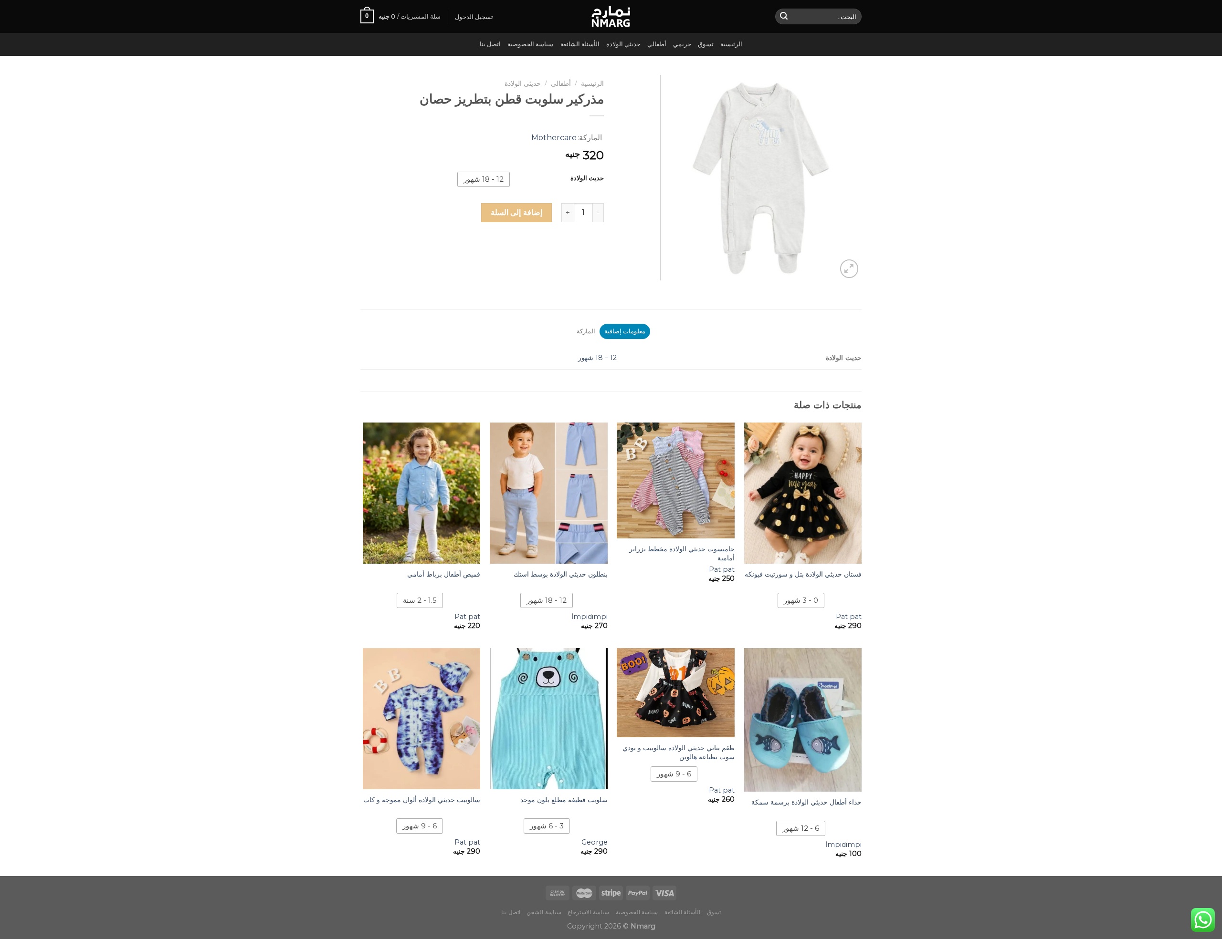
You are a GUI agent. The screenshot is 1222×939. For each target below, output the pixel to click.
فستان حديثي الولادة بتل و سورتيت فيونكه (803, 574)
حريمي (682, 44)
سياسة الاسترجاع (588, 912)
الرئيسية (731, 44)
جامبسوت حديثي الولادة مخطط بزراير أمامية (682, 553)
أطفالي (656, 44)
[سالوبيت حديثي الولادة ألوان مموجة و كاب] (422, 718)
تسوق (706, 44)
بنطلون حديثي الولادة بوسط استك (561, 574)
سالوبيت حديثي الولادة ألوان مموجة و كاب (421, 799)
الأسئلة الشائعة (580, 44)
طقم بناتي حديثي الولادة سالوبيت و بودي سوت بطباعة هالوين (678, 752)
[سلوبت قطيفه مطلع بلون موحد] (549, 718)
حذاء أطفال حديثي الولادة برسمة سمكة (806, 802)
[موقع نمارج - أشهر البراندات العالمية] (611, 16)
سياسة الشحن (544, 912)
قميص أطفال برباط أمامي (443, 574)
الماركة (586, 331)
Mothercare (554, 137)
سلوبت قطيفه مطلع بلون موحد (564, 799)
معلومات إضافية (624, 331)
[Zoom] (849, 268)
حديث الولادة (587, 178)
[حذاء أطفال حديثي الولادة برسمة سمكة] (803, 719)
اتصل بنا (490, 44)
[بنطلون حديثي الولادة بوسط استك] (549, 493)
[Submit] (784, 17)
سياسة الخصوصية (530, 44)
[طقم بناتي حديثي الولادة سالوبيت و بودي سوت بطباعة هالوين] (676, 692)
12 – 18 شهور (597, 357)
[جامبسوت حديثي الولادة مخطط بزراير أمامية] (676, 480)
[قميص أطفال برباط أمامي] (422, 493)
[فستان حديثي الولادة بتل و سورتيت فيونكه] (803, 493)
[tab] (625, 331)
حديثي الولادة (623, 44)
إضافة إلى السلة (516, 212)
